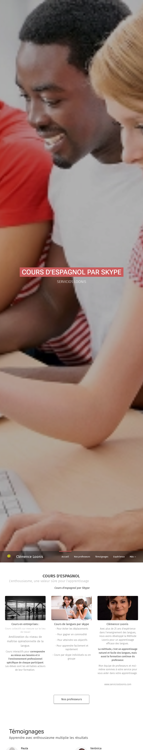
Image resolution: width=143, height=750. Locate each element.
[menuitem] (65, 556)
